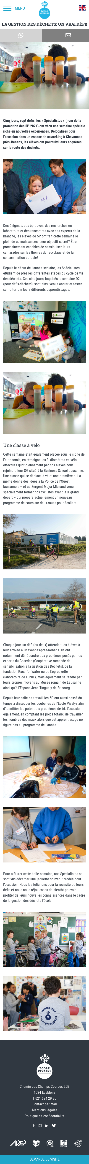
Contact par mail (44, 1104)
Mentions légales (44, 1110)
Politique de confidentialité (45, 1116)
